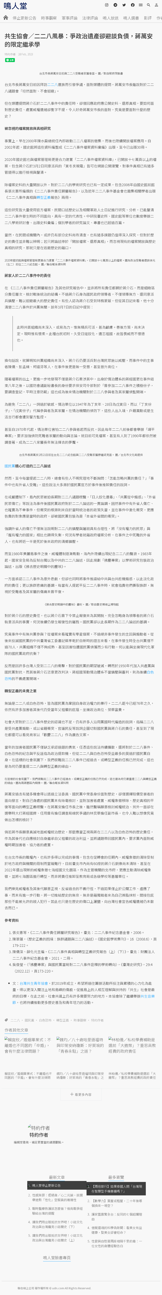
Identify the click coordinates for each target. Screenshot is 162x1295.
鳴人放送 (111, 18)
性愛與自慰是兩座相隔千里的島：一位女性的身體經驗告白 (116, 1243)
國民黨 (29, 1020)
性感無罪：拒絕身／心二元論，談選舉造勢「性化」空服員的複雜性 (57, 1197)
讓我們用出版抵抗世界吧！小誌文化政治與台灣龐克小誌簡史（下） (57, 1224)
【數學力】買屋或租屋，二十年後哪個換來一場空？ (116, 1203)
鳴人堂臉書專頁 (57, 1257)
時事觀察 (49, 18)
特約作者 (10, 54)
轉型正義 (62, 1020)
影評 (148, 18)
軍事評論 (69, 18)
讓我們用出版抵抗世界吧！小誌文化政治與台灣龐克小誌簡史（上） (57, 1237)
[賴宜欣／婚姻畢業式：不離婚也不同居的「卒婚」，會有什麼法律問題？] (29, 1054)
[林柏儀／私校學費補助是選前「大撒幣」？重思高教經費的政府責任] (132, 1054)
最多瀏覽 (116, 1177)
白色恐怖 (45, 1020)
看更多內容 (83, 1094)
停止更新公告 (24, 18)
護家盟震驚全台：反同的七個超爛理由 (116, 1216)
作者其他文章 (16, 1030)
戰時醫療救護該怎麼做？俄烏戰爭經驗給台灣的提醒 (57, 1211)
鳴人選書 (131, 18)
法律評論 (90, 18)
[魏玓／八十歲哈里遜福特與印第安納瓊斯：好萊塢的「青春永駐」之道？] (81, 1054)
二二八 (15, 1020)
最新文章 (57, 1177)
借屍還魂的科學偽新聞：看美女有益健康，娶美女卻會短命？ (116, 1230)
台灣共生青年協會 (34, 983)
